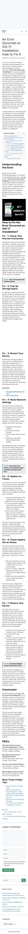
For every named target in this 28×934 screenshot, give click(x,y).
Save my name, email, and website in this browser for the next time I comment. (14, 863)
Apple (6, 809)
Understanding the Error (11, 136)
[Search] (24, 880)
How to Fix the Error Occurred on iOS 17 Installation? (13, 138)
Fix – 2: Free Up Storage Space (15, 143)
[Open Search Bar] (22, 31)
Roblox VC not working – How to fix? (13, 906)
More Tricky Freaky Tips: (13, 158)
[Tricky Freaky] (4, 31)
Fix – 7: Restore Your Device (14, 153)
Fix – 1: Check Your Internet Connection (13, 141)
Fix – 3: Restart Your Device (14, 145)
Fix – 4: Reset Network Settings (15, 147)
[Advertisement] (14, 15)
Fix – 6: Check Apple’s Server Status (14, 151)
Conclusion (8, 155)
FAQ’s (6, 156)
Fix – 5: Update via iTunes (14, 148)
